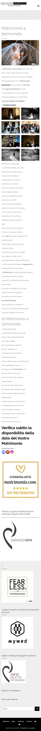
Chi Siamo (21, 721)
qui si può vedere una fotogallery (13, 101)
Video (13, 721)
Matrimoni (6, 721)
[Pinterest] (8, 452)
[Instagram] (12, 452)
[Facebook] (3, 452)
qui (8, 236)
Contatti (29, 721)
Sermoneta (6, 85)
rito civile (26, 85)
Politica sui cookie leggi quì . (11, 690)
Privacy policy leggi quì (10, 699)
